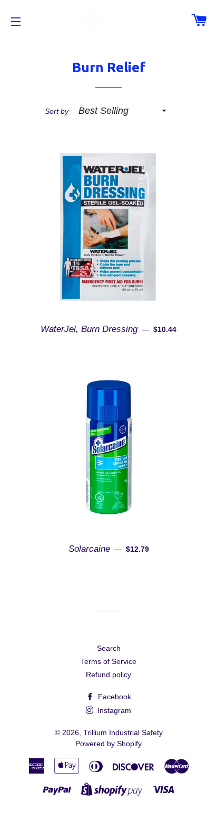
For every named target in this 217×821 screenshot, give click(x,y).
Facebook (113, 696)
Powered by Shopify (108, 743)
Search (109, 648)
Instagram (113, 710)
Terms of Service (108, 661)
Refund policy (108, 674)
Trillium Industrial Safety (123, 732)
